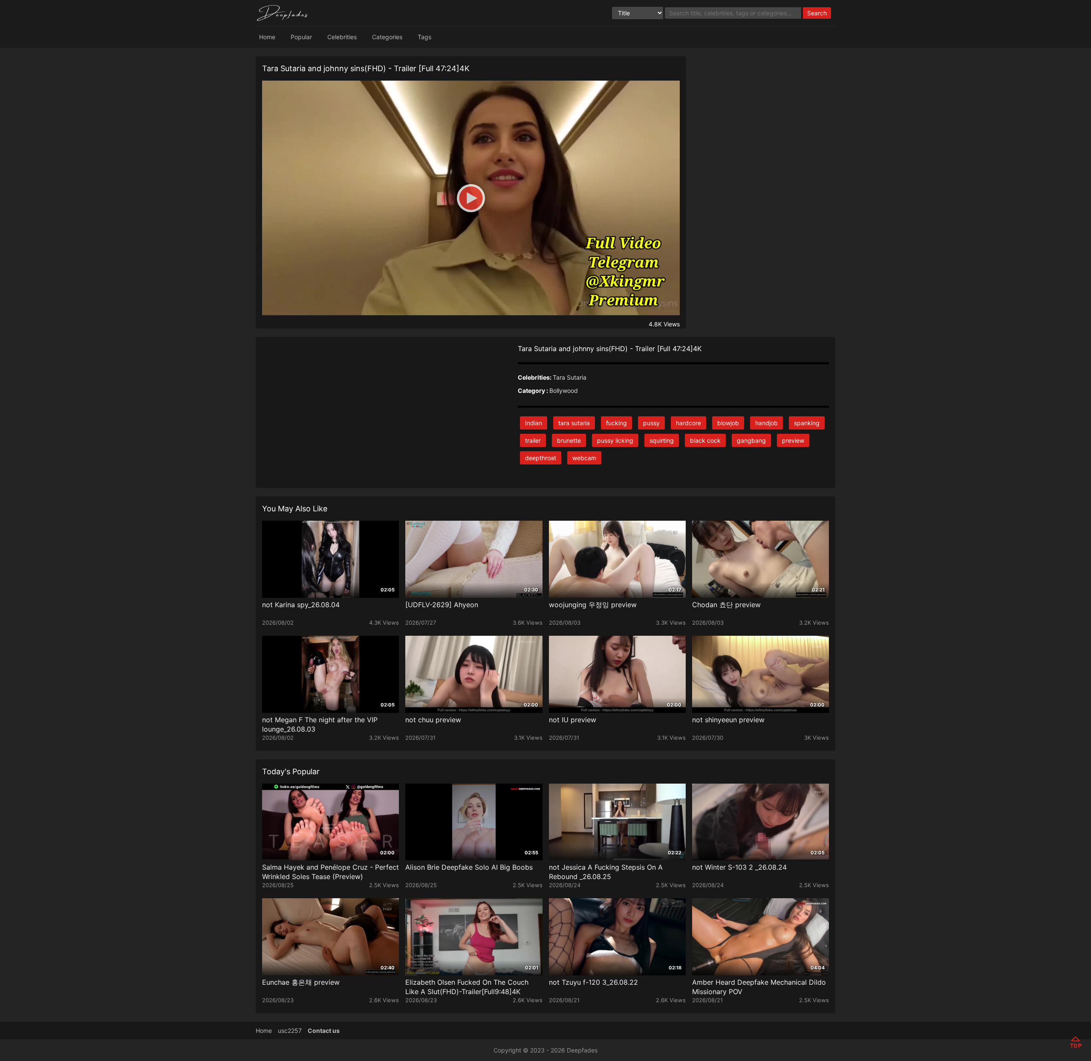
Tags (424, 36)
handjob (766, 423)
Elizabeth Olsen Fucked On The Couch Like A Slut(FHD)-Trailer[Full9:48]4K (466, 987)
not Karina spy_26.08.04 (301, 604)
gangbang (751, 440)
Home (267, 36)
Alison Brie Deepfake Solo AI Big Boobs (469, 867)
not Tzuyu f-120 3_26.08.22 (593, 982)
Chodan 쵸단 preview (726, 604)
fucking (616, 423)
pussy (651, 423)
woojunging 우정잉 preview (593, 604)
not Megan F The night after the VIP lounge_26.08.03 (320, 724)
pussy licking (615, 440)
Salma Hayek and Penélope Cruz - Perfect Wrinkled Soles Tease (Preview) (330, 872)
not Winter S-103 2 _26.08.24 (739, 867)
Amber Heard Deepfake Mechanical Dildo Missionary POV (759, 987)
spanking (807, 423)
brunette (569, 440)
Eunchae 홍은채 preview (301, 982)
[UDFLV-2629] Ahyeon (441, 604)
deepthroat (540, 457)
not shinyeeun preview (728, 719)
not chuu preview (433, 719)
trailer (533, 440)
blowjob (728, 423)
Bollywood (563, 390)
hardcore (688, 423)
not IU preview (572, 719)
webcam (584, 457)
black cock (705, 440)
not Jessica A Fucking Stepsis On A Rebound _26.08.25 (606, 872)
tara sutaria (574, 423)
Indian (533, 423)
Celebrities (342, 36)
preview (793, 440)
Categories (387, 36)
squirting (661, 440)
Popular (301, 36)
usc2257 (290, 1030)
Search (817, 13)
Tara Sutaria (569, 377)
